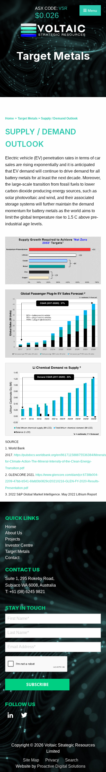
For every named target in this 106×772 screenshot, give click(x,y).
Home (10, 527)
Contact (12, 557)
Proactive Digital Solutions (61, 766)
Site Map (31, 760)
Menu (92, 10)
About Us (13, 533)
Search (71, 760)
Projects (12, 539)
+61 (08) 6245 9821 (27, 591)
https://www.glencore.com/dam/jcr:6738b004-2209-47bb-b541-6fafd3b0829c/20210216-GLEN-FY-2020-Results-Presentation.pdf (52, 481)
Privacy (52, 760)
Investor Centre (19, 545)
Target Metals (17, 551)
